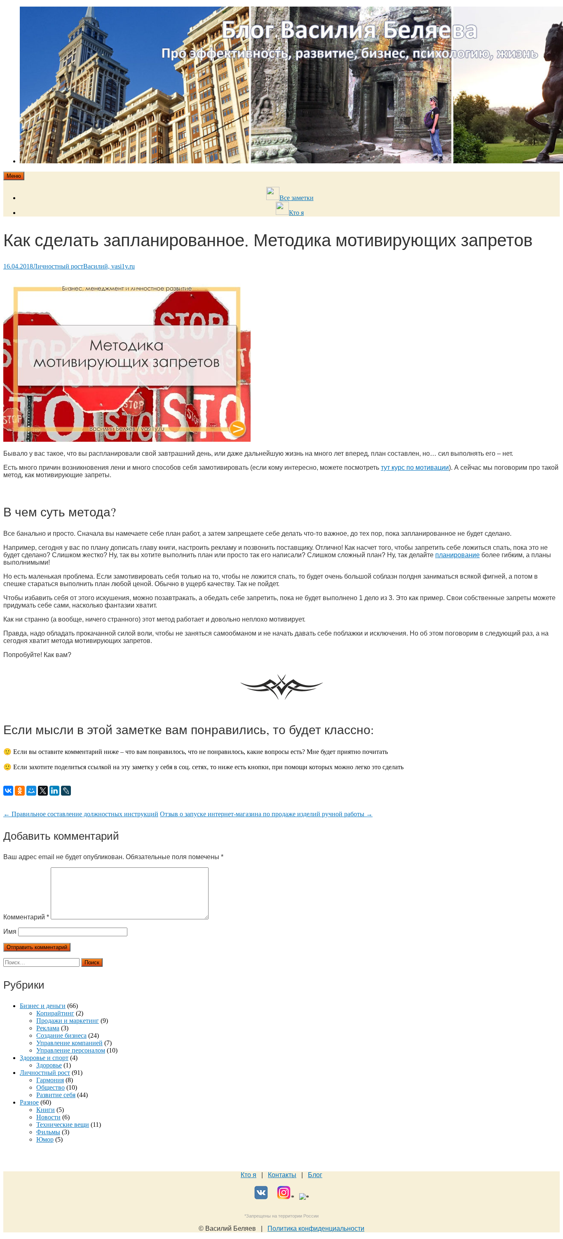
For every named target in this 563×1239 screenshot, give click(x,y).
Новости (48, 1117)
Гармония (50, 1080)
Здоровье (49, 1065)
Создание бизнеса (61, 1035)
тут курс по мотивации (415, 467)
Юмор (45, 1139)
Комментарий (26, 917)
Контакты (282, 1174)
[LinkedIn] (54, 791)
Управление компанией (69, 1042)
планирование (457, 554)
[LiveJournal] (66, 791)
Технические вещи (62, 1124)
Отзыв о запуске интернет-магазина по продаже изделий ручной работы (266, 813)
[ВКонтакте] (8, 791)
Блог (315, 1174)
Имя (9, 931)
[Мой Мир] (31, 791)
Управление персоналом (70, 1050)
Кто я (248, 1174)
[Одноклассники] (20, 791)
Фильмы (48, 1131)
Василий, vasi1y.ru (109, 266)
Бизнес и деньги (43, 1005)
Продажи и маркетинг (67, 1020)
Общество (50, 1087)
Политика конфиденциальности (315, 1228)
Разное (29, 1102)
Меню (14, 176)
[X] (43, 791)
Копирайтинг (55, 1013)
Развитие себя (55, 1094)
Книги (45, 1109)
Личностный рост (58, 266)
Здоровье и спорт (44, 1057)
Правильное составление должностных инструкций (80, 813)
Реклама (47, 1028)
